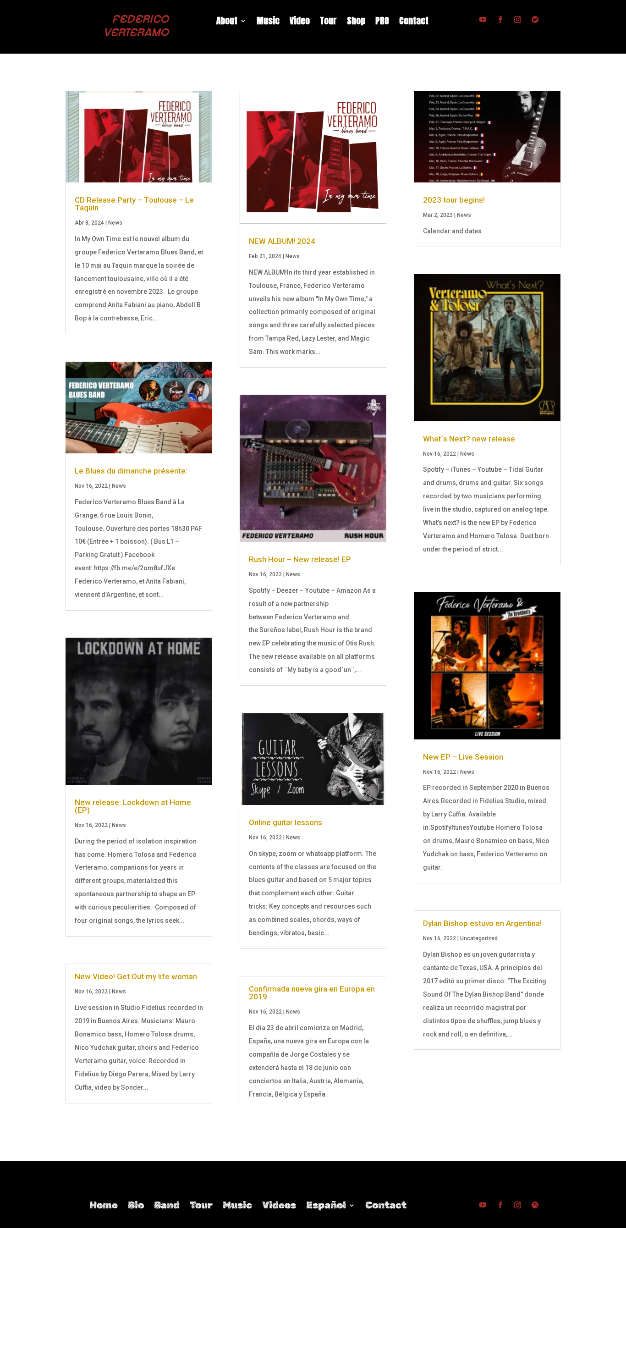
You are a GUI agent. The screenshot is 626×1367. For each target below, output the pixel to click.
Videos (279, 1206)
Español (326, 1206)
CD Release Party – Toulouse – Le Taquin (134, 203)
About (226, 22)
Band (167, 1206)
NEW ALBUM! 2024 (282, 241)
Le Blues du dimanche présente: (131, 470)
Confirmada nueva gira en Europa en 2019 (312, 992)
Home (103, 1206)
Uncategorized (479, 938)
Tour (328, 22)
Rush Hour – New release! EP (300, 559)
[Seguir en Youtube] (482, 20)
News (115, 223)
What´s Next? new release (469, 438)
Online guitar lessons (285, 822)
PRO (382, 22)
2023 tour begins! (454, 199)
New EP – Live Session (463, 756)
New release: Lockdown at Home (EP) (133, 806)
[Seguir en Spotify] (535, 20)
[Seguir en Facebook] (500, 20)
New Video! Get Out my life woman (136, 976)
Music (268, 22)
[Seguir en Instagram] (517, 20)
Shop (356, 22)
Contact (413, 22)
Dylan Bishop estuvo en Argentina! (482, 923)
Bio (136, 1206)
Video (300, 22)
